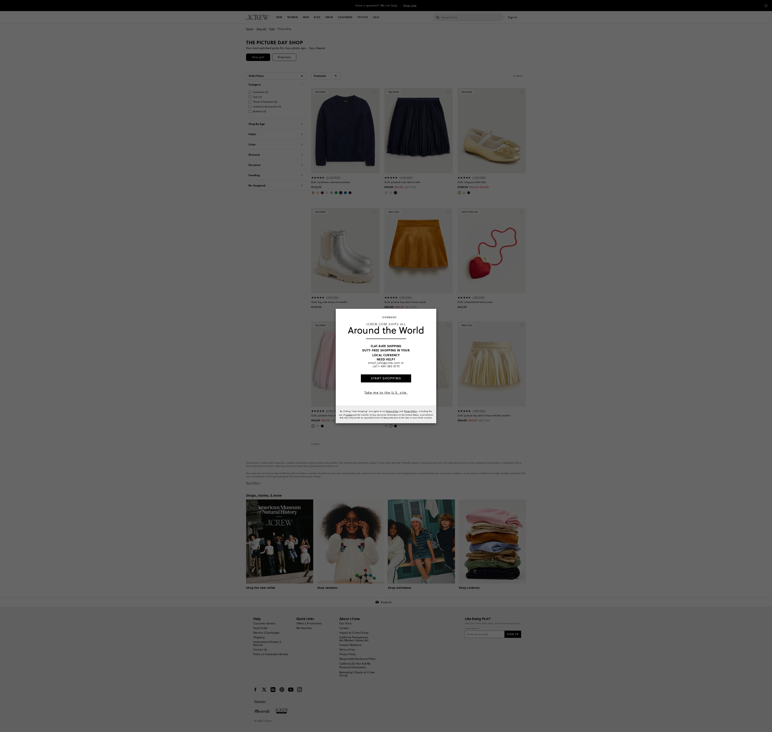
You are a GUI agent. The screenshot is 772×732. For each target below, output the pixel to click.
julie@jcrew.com (388, 362)
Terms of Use (392, 411)
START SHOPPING (386, 378)
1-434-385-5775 (388, 366)
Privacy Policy (410, 411)
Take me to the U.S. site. (386, 392)
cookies (349, 414)
